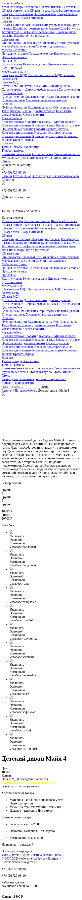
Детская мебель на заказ (41, 89)
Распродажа (10, 379)
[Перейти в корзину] (16, 165)
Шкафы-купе (10, 39)
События (8, 179)
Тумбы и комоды (13, 150)
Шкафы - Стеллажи (64, 7)
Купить (7, 775)
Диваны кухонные (60, 64)
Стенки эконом (46, 42)
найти (44, 386)
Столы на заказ (42, 154)
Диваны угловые (43, 111)
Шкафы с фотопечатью (17, 14)
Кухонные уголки (35, 64)
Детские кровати (13, 89)
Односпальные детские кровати (23, 129)
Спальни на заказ (13, 100)
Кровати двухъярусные (47, 136)
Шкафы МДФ (11, 82)
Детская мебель (12, 93)
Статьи (18, 176)
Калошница (31, 147)
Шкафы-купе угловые (45, 25)
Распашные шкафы (37, 7)
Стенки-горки (11, 42)
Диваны (25, 111)
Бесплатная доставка (33, 379)
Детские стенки (12, 86)
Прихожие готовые (15, 53)
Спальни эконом (13, 96)
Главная (7, 176)
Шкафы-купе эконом (16, 25)
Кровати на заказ (43, 125)
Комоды (17, 147)
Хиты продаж (41, 176)
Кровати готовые (68, 125)
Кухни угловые (12, 64)
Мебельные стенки (14, 50)
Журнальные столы (15, 157)
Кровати (7, 143)
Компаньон (17, 543)
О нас (27, 176)
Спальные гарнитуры (39, 96)
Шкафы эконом (67, 14)
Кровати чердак (23, 139)
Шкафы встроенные (15, 10)
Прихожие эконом (40, 53)
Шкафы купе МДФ (14, 75)
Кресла (15, 111)
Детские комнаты (35, 86)
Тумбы (6, 147)
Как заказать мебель (65, 176)
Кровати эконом (13, 121)
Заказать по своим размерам (21, 786)
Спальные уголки (67, 96)
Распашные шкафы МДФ (45, 75)
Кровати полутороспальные (53, 132)
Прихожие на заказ (14, 57)
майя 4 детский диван (47, 855)
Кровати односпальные (17, 132)
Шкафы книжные (31, 17)
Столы (6, 161)
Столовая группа (40, 157)
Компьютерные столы (16, 154)
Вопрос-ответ (56, 379)
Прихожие (9, 60)
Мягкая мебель (12, 118)
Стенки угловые (68, 42)
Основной (16, 539)
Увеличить (17, 536)
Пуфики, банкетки (14, 107)
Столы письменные (67, 154)
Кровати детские (57, 129)
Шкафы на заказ (41, 10)
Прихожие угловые (67, 53)
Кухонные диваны (40, 107)
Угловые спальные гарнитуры (46, 100)
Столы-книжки (63, 157)
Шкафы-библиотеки (66, 10)
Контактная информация (18, 382)
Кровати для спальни (38, 121)
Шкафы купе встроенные (37, 32)
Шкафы (7, 21)
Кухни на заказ (12, 68)
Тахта (5, 111)
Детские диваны (59, 86)
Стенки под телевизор (51, 46)
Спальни (8, 104)
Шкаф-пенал (10, 17)
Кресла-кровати (33, 114)
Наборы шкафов (45, 14)
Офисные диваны (65, 107)
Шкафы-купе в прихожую (31, 35)
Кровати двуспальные (16, 125)
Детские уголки (69, 89)
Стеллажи (28, 42)
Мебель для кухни (14, 71)
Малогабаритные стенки (18, 46)
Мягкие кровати (65, 121)
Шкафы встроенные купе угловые (36, 28)
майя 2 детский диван (16, 855)
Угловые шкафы (12, 7)
